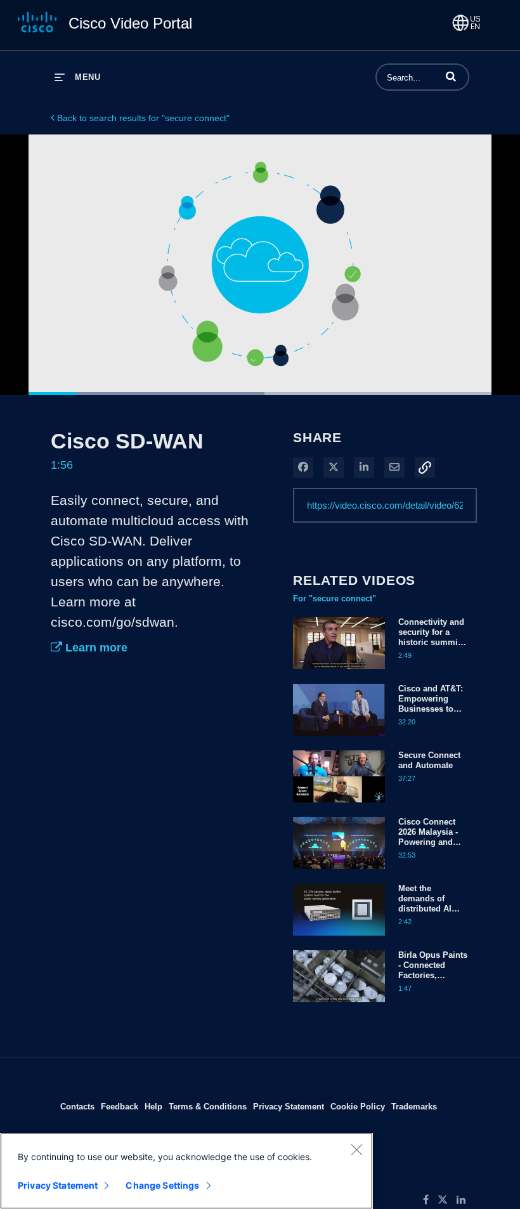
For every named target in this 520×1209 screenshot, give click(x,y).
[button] (450, 76)
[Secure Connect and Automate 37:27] (339, 806)
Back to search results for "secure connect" (142, 118)
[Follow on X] (447, 1200)
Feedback (119, 1106)
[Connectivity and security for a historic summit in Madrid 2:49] (339, 672)
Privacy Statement (288, 1106)
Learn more (94, 647)
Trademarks (414, 1106)
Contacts (77, 1106)
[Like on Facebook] (430, 1200)
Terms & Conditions (208, 1106)
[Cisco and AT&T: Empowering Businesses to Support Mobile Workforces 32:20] (339, 739)
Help (153, 1106)
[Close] (356, 1149)
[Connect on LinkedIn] (464, 1200)
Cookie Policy (357, 1106)
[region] (186, 1171)
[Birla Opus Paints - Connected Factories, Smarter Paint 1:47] (339, 1005)
